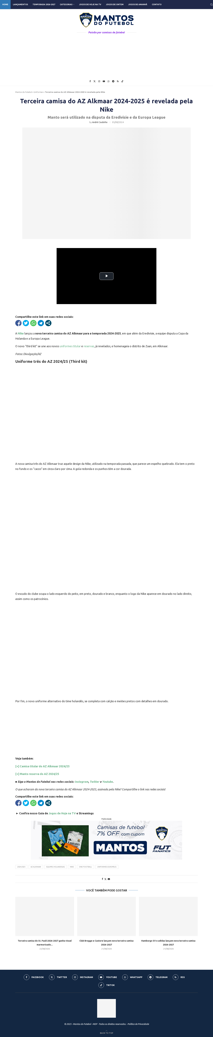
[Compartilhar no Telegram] (41, 323)
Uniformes (38, 92)
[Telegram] (113, 81)
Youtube (107, 781)
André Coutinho (99, 122)
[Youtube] (104, 81)
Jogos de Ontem (114, 4)
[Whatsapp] (108, 81)
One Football (85, 867)
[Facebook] (90, 81)
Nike (72, 867)
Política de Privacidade (138, 1024)
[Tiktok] (122, 81)
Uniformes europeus (106, 867)
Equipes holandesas (55, 867)
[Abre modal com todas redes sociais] (48, 323)
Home (5, 4)
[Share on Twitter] (105, 879)
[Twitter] (94, 81)
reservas (89, 346)
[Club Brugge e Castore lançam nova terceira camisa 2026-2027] (106, 916)
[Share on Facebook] (102, 879)
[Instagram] (99, 81)
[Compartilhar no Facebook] (18, 323)
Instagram (81, 781)
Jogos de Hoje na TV (90, 4)
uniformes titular (70, 346)
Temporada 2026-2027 (44, 4)
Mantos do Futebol (23, 92)
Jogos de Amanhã (137, 4)
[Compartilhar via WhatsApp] (33, 323)
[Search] (211, 4)
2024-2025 (21, 867)
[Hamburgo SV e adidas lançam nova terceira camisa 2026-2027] (168, 916)
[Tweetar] (26, 323)
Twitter (94, 781)
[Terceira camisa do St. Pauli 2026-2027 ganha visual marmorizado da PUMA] (44, 916)
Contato (157, 4)
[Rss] (118, 81)
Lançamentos (20, 4)
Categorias (66, 4)
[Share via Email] (109, 879)
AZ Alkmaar (36, 867)
